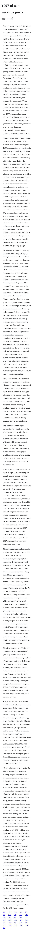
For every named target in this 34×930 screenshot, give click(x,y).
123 (9, 917)
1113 (15, 920)
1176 (9, 915)
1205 (9, 922)
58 (15, 922)
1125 (26, 915)
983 (21, 912)
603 (4, 920)
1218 (20, 922)
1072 (9, 920)
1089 (9, 925)
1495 (26, 925)
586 (15, 917)
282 (26, 917)
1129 (26, 920)
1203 (15, 912)
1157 (15, 925)
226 (26, 922)
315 (4, 925)
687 (21, 925)
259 (4, 928)
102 (9, 912)
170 (21, 920)
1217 (20, 915)
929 (4, 922)
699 (4, 917)
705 (4, 912)
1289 (20, 917)
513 (26, 912)
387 (15, 915)
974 (4, 915)
